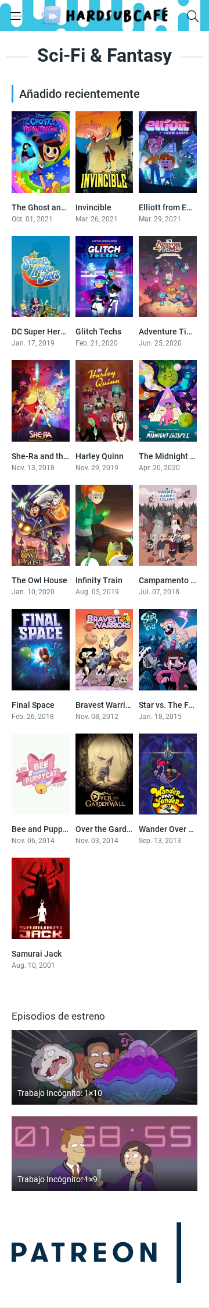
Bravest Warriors (106, 705)
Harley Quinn (99, 456)
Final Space (33, 705)
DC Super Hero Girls (48, 331)
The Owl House (39, 580)
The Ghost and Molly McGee (64, 207)
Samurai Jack (37, 953)
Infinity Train (98, 580)
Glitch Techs (98, 331)
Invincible (93, 207)
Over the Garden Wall (114, 829)
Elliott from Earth (170, 207)
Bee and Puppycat (45, 829)
